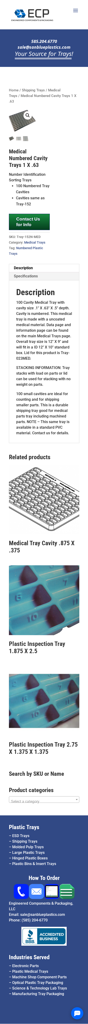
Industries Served (29, 957)
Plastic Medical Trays (30, 971)
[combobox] (44, 799)
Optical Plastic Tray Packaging (37, 982)
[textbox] (44, 801)
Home (14, 90)
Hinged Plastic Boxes (30, 858)
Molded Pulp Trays (28, 847)
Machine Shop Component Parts (39, 977)
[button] (27, 115)
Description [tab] (23, 268)
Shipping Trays (33, 90)
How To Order (44, 878)
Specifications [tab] (26, 276)
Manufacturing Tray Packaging (38, 994)
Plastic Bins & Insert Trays (34, 864)
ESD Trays (20, 836)
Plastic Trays (24, 827)
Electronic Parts (25, 966)
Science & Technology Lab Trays (39, 988)
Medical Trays (34, 242)
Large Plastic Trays (28, 852)
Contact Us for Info (28, 222)
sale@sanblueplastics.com (44, 47)
